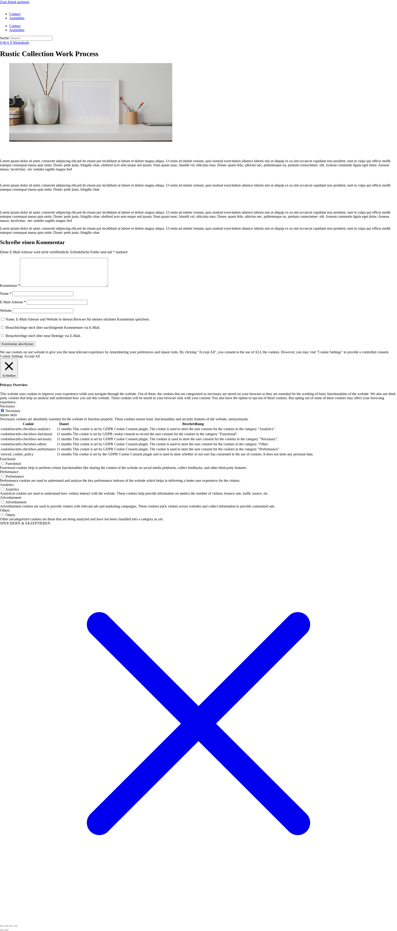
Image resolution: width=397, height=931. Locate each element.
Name (5, 293)
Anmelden (16, 18)
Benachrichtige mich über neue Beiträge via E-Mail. (43, 336)
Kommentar (10, 285)
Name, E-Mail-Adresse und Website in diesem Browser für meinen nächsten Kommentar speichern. (78, 319)
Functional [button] (7, 459)
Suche (4, 38)
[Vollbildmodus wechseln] (6, 926)
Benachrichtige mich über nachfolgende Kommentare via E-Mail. (53, 327)
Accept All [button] (32, 356)
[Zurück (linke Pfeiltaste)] (2, 930)
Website (5, 310)
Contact (14, 14)
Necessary (13, 411)
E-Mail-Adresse (13, 302)
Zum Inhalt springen (14, 2)
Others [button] (5, 510)
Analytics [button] (7, 485)
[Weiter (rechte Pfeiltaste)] (6, 930)
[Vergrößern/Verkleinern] (2, 926)
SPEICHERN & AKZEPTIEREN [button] (25, 523)
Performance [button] (9, 472)
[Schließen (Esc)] (15, 926)
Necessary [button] (7, 406)
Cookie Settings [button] (11, 356)
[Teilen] (11, 926)
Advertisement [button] (10, 497)
